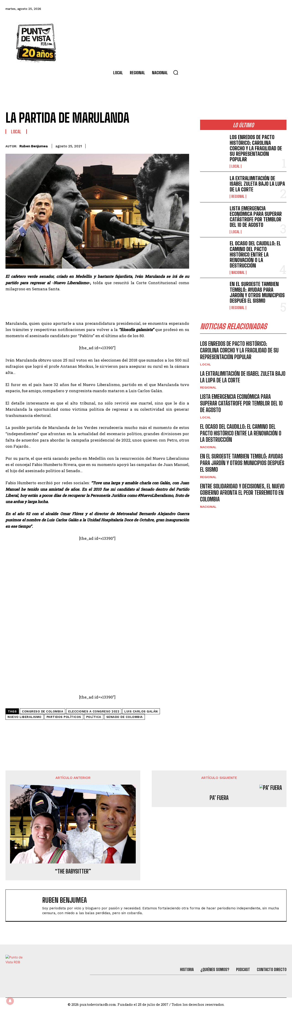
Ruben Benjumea (33, 146)
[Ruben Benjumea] (26, 905)
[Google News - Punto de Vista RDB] (97, 727)
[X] (142, 145)
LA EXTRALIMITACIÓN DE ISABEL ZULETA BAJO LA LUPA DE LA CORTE (257, 183)
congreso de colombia (42, 711)
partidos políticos (64, 717)
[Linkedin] (152, 145)
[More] (184, 145)
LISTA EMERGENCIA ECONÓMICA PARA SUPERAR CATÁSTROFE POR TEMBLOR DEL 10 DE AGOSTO (256, 216)
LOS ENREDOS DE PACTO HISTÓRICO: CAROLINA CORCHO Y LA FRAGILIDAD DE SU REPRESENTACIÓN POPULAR (256, 148)
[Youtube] (269, 9)
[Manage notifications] (10, 1001)
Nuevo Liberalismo (25, 717)
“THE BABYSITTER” (73, 871)
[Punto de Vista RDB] (36, 42)
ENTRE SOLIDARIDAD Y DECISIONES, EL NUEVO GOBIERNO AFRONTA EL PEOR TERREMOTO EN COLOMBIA (242, 493)
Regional (238, 196)
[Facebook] (220, 9)
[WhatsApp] (163, 145)
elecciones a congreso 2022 (93, 711)
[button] (175, 72)
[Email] (173, 145)
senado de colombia (124, 717)
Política (93, 717)
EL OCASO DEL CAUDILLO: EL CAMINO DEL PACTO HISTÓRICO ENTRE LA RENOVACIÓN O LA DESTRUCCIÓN (255, 254)
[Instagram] (257, 9)
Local (16, 131)
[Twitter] (232, 9)
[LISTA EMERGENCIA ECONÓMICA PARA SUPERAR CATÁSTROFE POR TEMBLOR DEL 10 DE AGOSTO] (213, 217)
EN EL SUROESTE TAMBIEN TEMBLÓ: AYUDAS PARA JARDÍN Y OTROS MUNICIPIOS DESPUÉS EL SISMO (257, 292)
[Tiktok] (244, 9)
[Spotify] (281, 9)
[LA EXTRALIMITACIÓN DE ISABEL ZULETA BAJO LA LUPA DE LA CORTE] (213, 186)
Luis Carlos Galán (141, 711)
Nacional (238, 272)
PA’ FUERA (219, 798)
